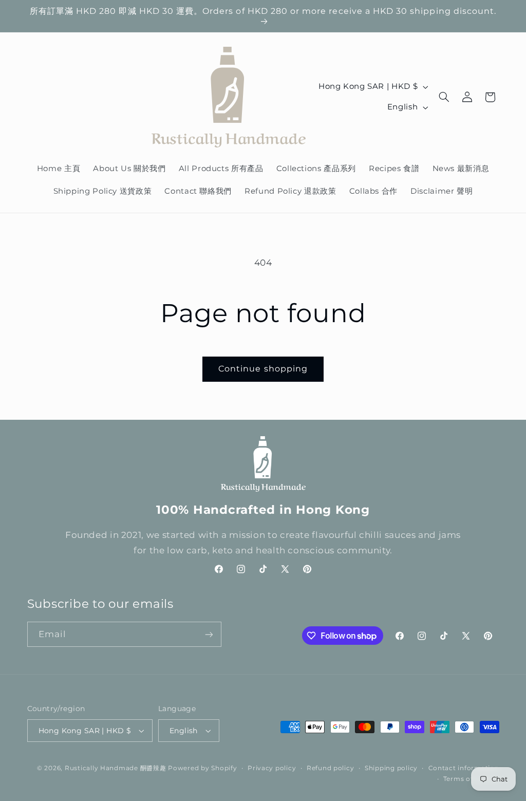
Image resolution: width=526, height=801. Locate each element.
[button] (444, 97)
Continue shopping (263, 369)
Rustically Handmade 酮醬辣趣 (115, 768)
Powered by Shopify (202, 768)
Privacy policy (272, 768)
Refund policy (330, 768)
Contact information (463, 768)
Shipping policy (391, 768)
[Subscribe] (208, 634)
